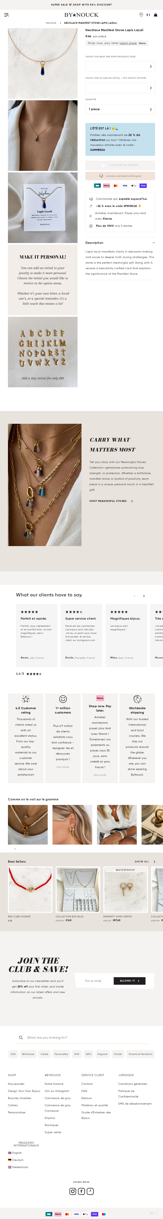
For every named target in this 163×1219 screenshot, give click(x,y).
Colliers (13, 1105)
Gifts (88, 1054)
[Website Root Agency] (156, 1213)
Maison (51, 22)
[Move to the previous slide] (134, 596)
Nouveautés (16, 1084)
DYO (13, 1054)
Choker (118, 1054)
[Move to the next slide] (144, 596)
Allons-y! (127, 981)
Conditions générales (132, 1084)
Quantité (90, 99)
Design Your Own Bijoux (24, 1091)
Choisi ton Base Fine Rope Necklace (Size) (110, 57)
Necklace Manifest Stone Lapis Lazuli (90, 23)
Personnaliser (17, 1112)
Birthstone (28, 1054)
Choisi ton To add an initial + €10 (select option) (115, 78)
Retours (87, 1098)
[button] (148, 14)
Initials (44, 1054)
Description (94, 243)
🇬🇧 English (15, 1153)
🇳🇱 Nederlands (18, 1167)
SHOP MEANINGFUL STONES (108, 501)
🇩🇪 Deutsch (16, 1160)
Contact (87, 1084)
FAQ (84, 1091)
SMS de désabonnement (135, 1103)
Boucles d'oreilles (19, 1098)
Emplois (50, 1118)
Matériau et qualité (95, 1105)
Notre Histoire (54, 1084)
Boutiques (51, 1125)
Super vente (53, 1132)
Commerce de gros (58, 1098)
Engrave (103, 1054)
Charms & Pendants (140, 1054)
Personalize (61, 1054)
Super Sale (59, 5)
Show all (142, 862)
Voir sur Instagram (57, 1091)
